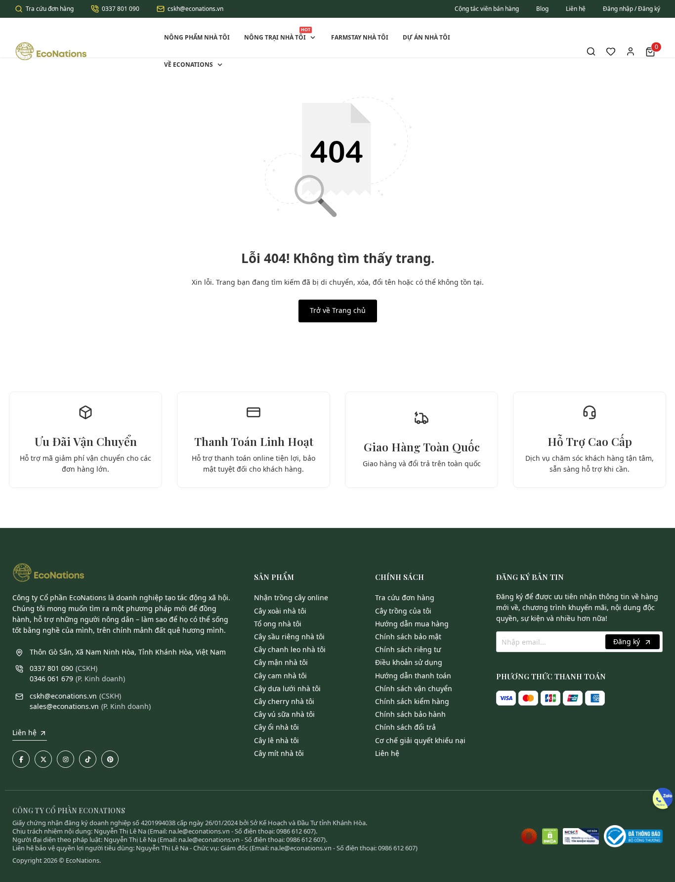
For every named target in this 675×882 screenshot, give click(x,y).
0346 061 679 (51, 678)
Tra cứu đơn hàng (50, 8)
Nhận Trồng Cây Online (291, 597)
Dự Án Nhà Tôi (426, 37)
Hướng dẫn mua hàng (412, 623)
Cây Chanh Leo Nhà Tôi (290, 649)
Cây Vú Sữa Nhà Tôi (284, 714)
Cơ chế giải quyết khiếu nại (420, 740)
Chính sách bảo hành (410, 714)
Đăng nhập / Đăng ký (631, 8)
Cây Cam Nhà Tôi (280, 675)
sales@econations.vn (64, 706)
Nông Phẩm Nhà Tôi (197, 37)
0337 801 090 (120, 8)
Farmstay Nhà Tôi (359, 37)
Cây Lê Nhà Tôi (276, 740)
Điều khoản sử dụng (408, 662)
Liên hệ (576, 8)
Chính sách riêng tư (408, 649)
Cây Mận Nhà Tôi (281, 662)
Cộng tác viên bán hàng (487, 8)
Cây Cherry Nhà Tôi (284, 701)
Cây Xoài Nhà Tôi (280, 611)
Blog (542, 8)
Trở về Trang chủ (338, 310)
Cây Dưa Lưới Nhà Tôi (287, 688)
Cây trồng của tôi (403, 611)
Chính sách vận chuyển (413, 688)
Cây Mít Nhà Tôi (279, 753)
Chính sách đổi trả (405, 727)
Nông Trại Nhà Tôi (277, 34)
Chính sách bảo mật (408, 636)
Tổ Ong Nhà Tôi (277, 623)
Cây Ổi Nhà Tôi (276, 727)
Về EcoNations (188, 64)
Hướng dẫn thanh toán (413, 675)
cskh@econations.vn (195, 8)
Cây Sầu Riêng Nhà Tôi (289, 636)
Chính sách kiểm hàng (412, 701)
